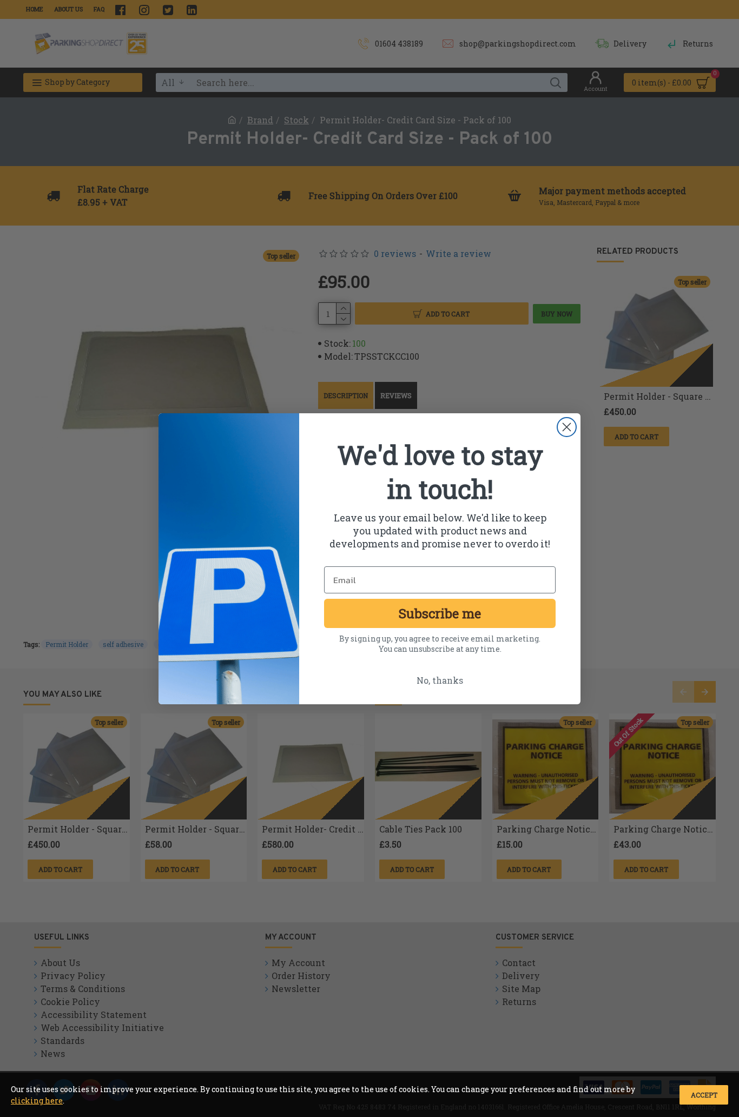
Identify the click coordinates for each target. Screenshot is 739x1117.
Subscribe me (440, 613)
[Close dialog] (566, 427)
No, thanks (440, 680)
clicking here (37, 1100)
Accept (704, 1094)
